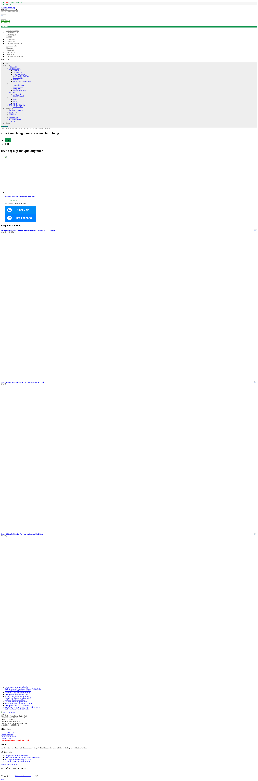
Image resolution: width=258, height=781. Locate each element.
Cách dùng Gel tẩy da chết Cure (15, 700)
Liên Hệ (7, 123)
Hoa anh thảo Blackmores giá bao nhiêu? (18, 698)
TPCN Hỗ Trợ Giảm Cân (14, 56)
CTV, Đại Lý (9, 4)
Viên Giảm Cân (18, 107)
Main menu (4, 126)
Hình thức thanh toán (7, 738)
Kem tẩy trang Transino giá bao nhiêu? (17, 696)
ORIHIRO (12, 114)
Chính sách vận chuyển (8, 736)
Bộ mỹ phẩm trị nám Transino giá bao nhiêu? (19, 703)
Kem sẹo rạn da (18, 87)
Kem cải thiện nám (12, 33)
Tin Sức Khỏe (13, 118)
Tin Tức (7, 116)
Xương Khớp (10, 41)
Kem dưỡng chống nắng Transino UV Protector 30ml (20, 196)
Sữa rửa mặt (10, 50)
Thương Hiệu (9, 108)
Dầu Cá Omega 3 (18, 96)
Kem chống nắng (11, 46)
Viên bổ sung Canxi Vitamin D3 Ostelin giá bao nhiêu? (22, 707)
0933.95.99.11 (5, 22)
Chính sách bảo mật (7, 735)
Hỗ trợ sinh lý (10, 39)
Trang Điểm (17, 89)
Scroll (3, 779)
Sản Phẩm (8, 65)
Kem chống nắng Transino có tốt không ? (18, 692)
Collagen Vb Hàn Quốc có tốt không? (17, 687)
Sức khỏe (12, 92)
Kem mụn (9, 48)
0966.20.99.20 (5, 21)
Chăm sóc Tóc (11, 52)
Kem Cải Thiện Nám (19, 74)
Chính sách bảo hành (7, 733)
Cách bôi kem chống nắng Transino (16, 694)
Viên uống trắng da (12, 31)
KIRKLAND (13, 112)
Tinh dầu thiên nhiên (19, 90)
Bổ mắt (15, 99)
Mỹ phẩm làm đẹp (14, 69)
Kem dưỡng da (11, 35)
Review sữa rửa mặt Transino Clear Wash (18, 691)
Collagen (9, 37)
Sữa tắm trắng (10, 54)
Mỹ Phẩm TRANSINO (16, 110)
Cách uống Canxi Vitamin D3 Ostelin (17, 709)
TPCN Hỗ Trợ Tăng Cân (14, 43)
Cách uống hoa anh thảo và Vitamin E (17, 705)
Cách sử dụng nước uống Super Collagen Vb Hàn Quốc (23, 689)
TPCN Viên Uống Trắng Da (22, 81)
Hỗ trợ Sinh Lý (14, 121)
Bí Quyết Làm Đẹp (15, 119)
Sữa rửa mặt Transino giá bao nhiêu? (16, 702)
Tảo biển (16, 103)
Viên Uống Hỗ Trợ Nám (21, 76)
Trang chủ (8, 63)
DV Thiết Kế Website (15, 2)
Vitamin (15, 101)
